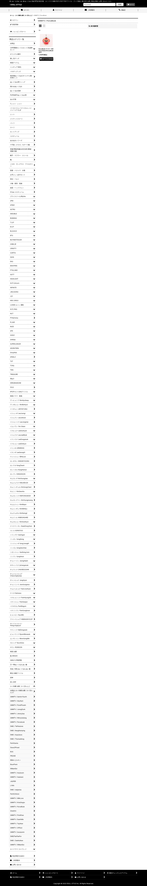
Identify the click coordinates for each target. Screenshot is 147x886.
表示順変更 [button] (94, 26)
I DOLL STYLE (16, 5)
